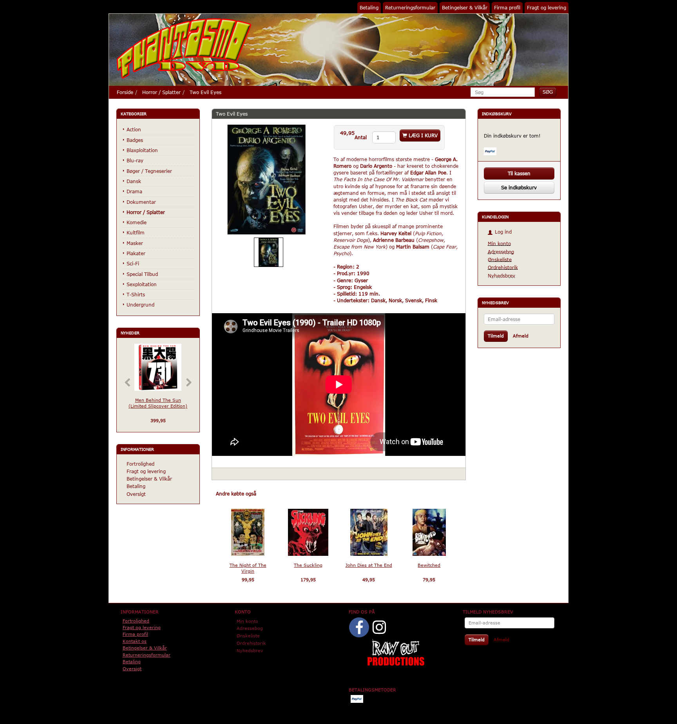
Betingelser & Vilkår (464, 7)
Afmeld (521, 335)
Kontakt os (135, 641)
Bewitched (429, 565)
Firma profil (507, 7)
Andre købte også (236, 493)
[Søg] (547, 92)
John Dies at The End (369, 565)
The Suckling (308, 565)
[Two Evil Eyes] (267, 179)
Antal (361, 137)
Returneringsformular (410, 7)
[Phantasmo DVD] (184, 48)
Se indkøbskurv (519, 187)
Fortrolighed (140, 463)
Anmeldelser (278, 493)
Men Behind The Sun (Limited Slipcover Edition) (158, 402)
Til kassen (519, 173)
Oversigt (136, 494)
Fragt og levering (546, 7)
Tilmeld (496, 335)
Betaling (369, 7)
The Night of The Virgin (248, 568)
